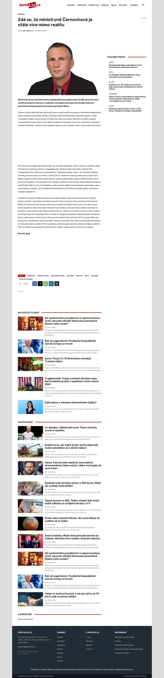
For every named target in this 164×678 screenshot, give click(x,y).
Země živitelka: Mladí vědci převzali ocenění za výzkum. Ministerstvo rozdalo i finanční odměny (72, 537)
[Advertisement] (59, 147)
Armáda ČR (31, 276)
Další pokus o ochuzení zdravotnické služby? (71, 402)
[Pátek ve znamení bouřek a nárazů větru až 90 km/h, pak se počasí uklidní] (30, 599)
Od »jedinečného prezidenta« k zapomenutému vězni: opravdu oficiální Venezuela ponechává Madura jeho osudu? (72, 321)
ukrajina (94, 276)
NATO (87, 276)
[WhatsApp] (45, 283)
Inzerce (89, 649)
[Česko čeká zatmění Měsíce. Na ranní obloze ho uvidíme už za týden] (30, 524)
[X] (40, 283)
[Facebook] (34, 283)
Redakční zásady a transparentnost (129, 649)
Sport (111, 72)
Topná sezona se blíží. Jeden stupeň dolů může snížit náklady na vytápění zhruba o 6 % (72, 502)
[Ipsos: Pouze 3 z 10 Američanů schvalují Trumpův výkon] (30, 364)
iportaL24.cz (28, 30)
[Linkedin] (51, 283)
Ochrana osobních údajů (124, 637)
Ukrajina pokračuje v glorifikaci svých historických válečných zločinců (125, 66)
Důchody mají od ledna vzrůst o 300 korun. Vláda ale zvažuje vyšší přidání (125, 110)
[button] (143, 5)
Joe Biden (70, 276)
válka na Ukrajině (26, 279)
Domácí (111, 82)
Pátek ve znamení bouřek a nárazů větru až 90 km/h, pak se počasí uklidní (72, 595)
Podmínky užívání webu (124, 645)
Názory (21, 14)
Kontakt (89, 645)
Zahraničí (60, 641)
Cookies (118, 641)
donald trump (43, 276)
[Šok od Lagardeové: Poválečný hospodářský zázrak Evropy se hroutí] (30, 346)
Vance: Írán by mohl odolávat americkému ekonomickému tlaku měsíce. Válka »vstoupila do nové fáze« (73, 465)
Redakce (89, 641)
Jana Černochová (57, 276)
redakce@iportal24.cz (26, 647)
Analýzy (60, 653)
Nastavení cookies (122, 653)
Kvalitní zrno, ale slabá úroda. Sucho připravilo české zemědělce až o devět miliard (71, 446)
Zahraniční (113, 94)
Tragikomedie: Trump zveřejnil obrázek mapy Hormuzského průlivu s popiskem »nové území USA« (71, 381)
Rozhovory (61, 645)
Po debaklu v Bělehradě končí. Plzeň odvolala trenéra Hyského (124, 76)
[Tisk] (56, 283)
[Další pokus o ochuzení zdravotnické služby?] (30, 407)
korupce (79, 276)
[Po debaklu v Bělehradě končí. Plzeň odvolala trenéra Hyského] (30, 433)
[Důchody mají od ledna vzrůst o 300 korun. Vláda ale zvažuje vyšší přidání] (30, 488)
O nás (88, 637)
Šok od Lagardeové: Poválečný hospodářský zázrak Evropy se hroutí (70, 342)
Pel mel (60, 661)
